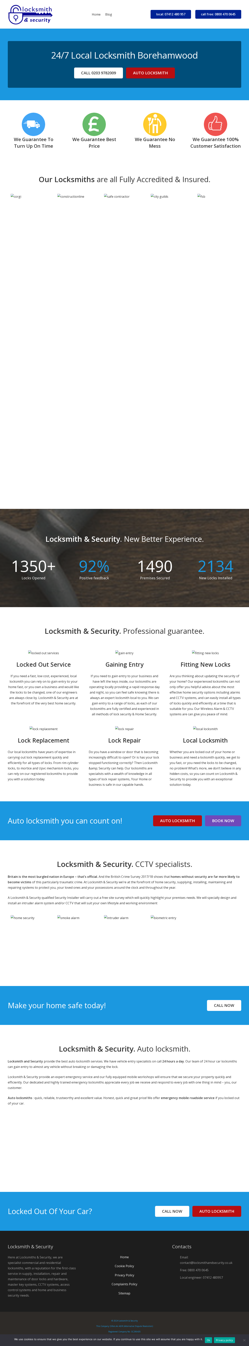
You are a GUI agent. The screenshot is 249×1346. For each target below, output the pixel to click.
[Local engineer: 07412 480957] (176, 1277)
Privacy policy (224, 1340)
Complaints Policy (124, 1284)
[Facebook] (120, 1247)
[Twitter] (128, 1247)
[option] (31, 203)
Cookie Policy (124, 1266)
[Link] (30, 14)
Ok (208, 1340)
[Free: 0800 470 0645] (176, 1270)
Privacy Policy (124, 1275)
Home (124, 1257)
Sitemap (124, 1293)
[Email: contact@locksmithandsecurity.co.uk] (176, 1260)
